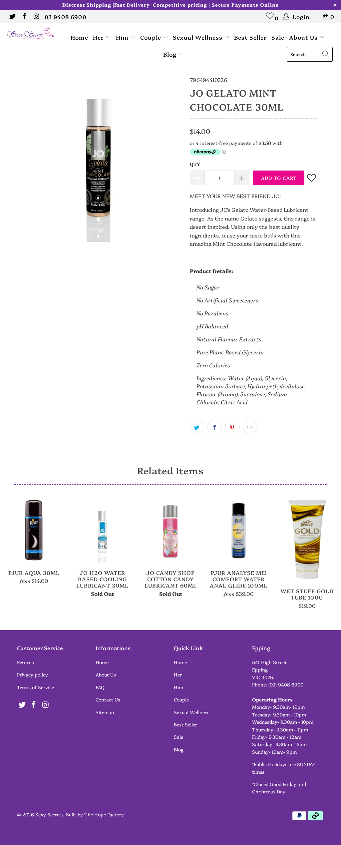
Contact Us (108, 699)
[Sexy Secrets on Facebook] (24, 16)
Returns (25, 662)
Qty (195, 164)
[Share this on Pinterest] (232, 427)
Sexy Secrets (49, 814)
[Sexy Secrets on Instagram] (36, 16)
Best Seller (250, 37)
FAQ (100, 687)
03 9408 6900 (66, 16)
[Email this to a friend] (250, 427)
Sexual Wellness (198, 37)
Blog (170, 54)
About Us (304, 37)
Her (99, 37)
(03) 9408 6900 (285, 684)
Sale (277, 37)
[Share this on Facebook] (214, 427)
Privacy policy (32, 674)
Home (79, 37)
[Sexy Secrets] (31, 34)
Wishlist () (270, 19)
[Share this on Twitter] (197, 427)
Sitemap (105, 712)
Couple (151, 37)
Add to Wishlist (312, 178)
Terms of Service (35, 687)
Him (123, 37)
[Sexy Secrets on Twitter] (12, 16)
